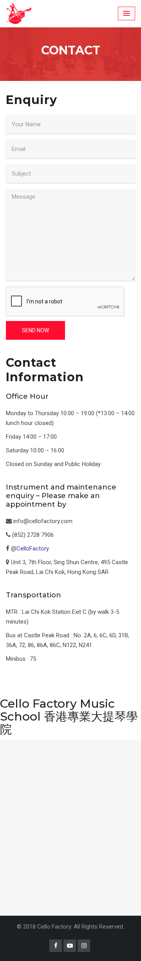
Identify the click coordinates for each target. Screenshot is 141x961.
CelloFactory (32, 548)
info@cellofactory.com (42, 521)
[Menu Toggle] (126, 13)
